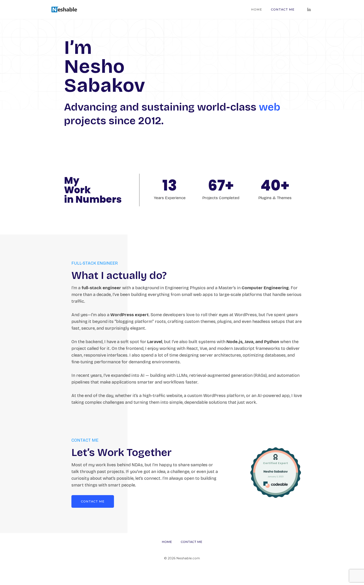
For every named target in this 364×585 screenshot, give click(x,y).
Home (256, 9)
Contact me (282, 9)
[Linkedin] (309, 9)
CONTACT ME (92, 501)
